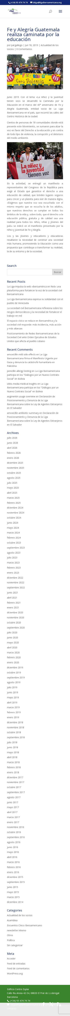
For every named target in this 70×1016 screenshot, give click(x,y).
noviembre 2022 (15, 582)
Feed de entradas (16, 963)
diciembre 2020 (15, 612)
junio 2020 (12, 637)
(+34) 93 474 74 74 (20, 1000)
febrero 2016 (14, 867)
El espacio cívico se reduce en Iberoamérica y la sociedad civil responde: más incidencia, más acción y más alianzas (34, 324)
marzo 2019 (13, 707)
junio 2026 (12, 442)
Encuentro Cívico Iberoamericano (24, 925)
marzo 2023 (13, 562)
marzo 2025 (13, 497)
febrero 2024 (14, 537)
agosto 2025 (13, 477)
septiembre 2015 (16, 882)
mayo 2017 (13, 807)
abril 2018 (12, 757)
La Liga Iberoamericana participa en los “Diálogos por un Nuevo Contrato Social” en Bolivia (33, 374)
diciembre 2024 (15, 507)
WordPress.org (15, 973)
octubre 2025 (14, 472)
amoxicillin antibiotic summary (23, 412)
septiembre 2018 (16, 737)
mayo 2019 (13, 697)
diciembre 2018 (15, 722)
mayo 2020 (13, 642)
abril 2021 (12, 597)
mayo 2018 (13, 752)
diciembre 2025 (15, 462)
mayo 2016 (13, 852)
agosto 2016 (13, 842)
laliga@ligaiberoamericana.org (26, 1004)
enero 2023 (13, 572)
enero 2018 (13, 772)
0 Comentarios (24, 49)
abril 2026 (12, 447)
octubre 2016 (14, 832)
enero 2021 (13, 607)
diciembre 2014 (15, 902)
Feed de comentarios (18, 968)
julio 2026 (12, 437)
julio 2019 (12, 687)
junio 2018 (12, 747)
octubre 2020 (14, 622)
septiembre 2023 (16, 547)
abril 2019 (12, 702)
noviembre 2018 (15, 727)
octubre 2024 (14, 517)
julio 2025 (12, 482)
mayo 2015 (13, 892)
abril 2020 (12, 647)
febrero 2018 (14, 767)
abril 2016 (12, 857)
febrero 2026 (14, 452)
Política (11, 940)
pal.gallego (16, 45)
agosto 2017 (13, 797)
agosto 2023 (13, 552)
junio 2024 (12, 522)
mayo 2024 (13, 527)
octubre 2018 (14, 732)
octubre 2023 (14, 542)
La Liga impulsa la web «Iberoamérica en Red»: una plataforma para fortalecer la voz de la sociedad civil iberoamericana (34, 290)
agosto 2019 (13, 682)
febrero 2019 (14, 712)
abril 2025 (12, 492)
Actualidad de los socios (19, 915)
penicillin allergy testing (19, 370)
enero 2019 (13, 717)
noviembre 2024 (15, 512)
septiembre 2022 (16, 587)
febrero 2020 (14, 657)
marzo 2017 (13, 817)
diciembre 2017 (15, 777)
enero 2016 (13, 872)
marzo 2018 (13, 762)
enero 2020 (13, 662)
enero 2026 (13, 457)
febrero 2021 (14, 602)
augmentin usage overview (21, 396)
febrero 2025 (14, 502)
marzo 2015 (13, 897)
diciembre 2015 (15, 877)
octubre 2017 (14, 787)
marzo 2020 (13, 652)
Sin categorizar (15, 945)
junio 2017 (12, 802)
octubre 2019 (14, 672)
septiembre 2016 (16, 837)
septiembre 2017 (16, 792)
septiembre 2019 (16, 677)
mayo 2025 (13, 487)
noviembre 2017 (15, 782)
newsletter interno (16, 930)
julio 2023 (12, 557)
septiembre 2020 (16, 627)
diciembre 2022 (15, 577)
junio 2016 (12, 847)
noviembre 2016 (15, 827)
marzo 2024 (13, 532)
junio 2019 (12, 692)
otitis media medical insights (22, 383)
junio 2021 (12, 592)
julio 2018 (12, 742)
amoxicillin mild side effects (21, 354)
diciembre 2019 (15, 667)
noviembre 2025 (15, 467)
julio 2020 (12, 632)
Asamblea (12, 920)
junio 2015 (12, 887)
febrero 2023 (14, 567)
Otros (10, 935)
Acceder (11, 958)
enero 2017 (13, 822)
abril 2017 (12, 812)
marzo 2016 (13, 862)
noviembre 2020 (15, 617)
